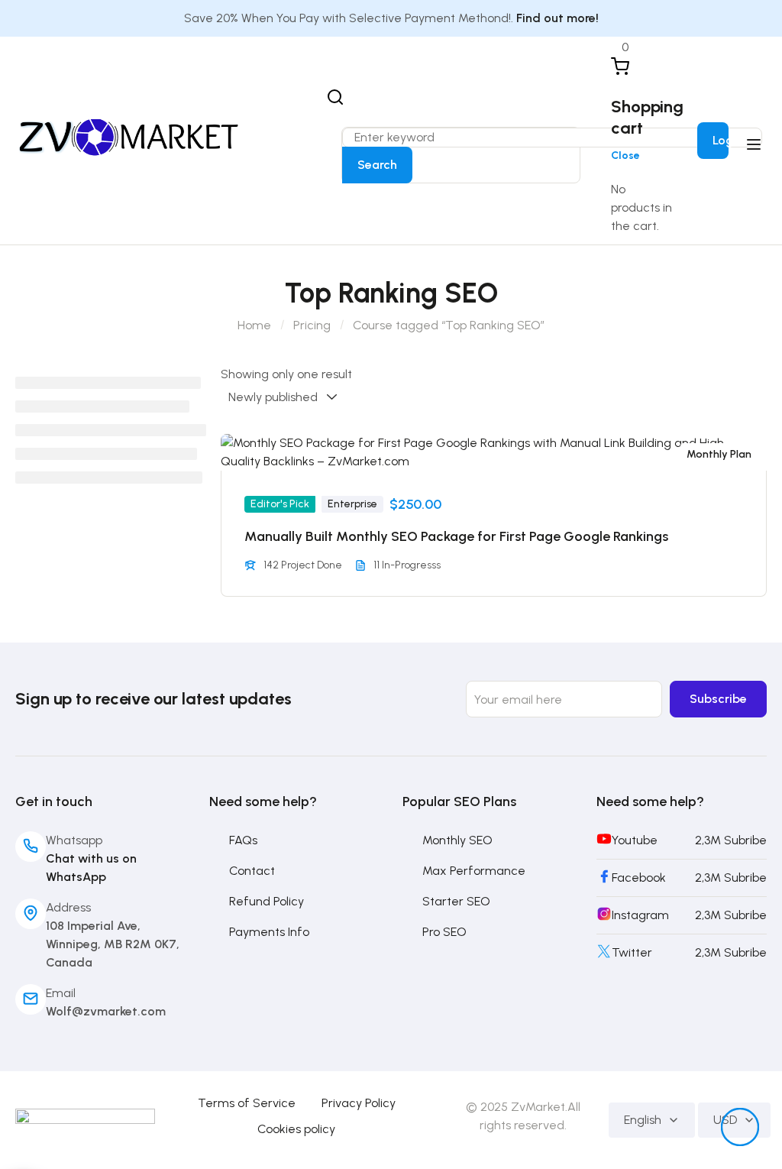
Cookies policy (296, 1129)
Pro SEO (444, 932)
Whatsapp (74, 840)
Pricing (312, 325)
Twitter (632, 952)
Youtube (635, 840)
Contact (252, 870)
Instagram (640, 915)
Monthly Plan (719, 454)
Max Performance (473, 870)
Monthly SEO (457, 840)
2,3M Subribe (731, 840)
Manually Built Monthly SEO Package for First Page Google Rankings (456, 536)
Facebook (639, 877)
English (642, 1119)
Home (254, 325)
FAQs (243, 840)
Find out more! (557, 18)
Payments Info (269, 932)
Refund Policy (266, 901)
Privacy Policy (359, 1103)
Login (728, 140)
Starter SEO (456, 901)
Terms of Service (247, 1103)
